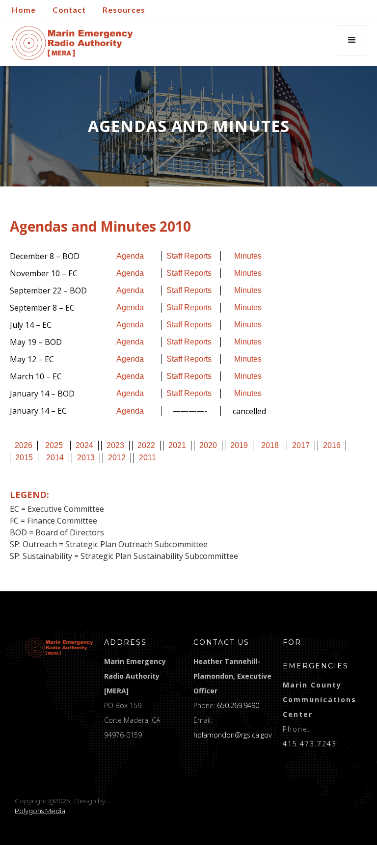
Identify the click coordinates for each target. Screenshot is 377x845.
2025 (54, 445)
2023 (115, 445)
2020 (208, 445)
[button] (352, 40)
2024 (84, 445)
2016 (332, 445)
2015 (24, 457)
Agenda (130, 256)
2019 (239, 445)
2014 (55, 457)
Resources (124, 9)
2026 (23, 445)
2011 (147, 457)
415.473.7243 (310, 743)
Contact (69, 9)
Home (24, 9)
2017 (301, 445)
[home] (72, 43)
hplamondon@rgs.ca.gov (232, 734)
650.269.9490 (238, 705)
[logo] (59, 647)
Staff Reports (189, 256)
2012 (117, 457)
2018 (270, 445)
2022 (146, 445)
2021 (177, 445)
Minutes (248, 256)
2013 (86, 457)
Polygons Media (40, 811)
